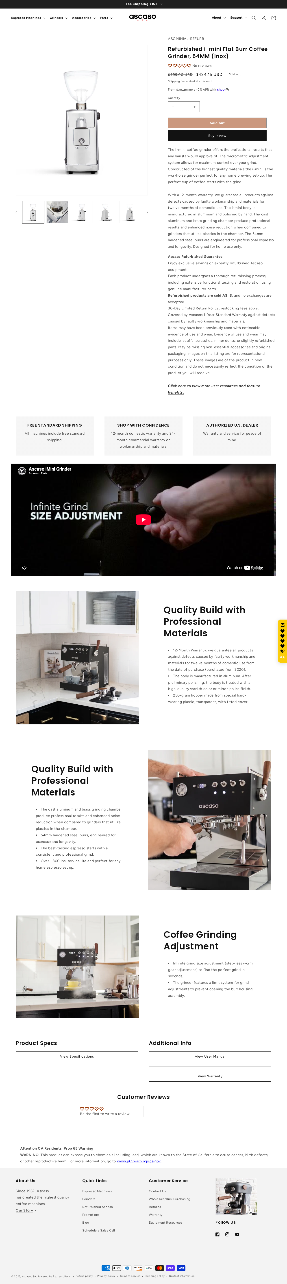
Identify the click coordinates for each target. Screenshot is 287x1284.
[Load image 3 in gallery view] (82, 212)
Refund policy (84, 1276)
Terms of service (130, 1276)
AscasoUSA (29, 1276)
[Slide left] (16, 212)
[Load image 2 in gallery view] (57, 212)
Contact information (181, 1276)
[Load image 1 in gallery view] (33, 212)
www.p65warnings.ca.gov (139, 1161)
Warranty (156, 1215)
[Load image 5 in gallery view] (130, 212)
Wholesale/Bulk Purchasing (169, 1199)
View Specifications (77, 1056)
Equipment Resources (166, 1223)
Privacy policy (106, 1276)
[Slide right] (147, 212)
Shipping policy (155, 1276)
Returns (155, 1207)
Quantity (174, 98)
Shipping (174, 81)
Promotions (91, 1215)
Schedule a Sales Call (98, 1230)
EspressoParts (62, 1276)
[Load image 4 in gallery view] (106, 212)
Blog (85, 1223)
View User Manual (210, 1056)
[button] (28, 18)
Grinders (89, 1199)
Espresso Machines (97, 1191)
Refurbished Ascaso (97, 1207)
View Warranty (210, 1076)
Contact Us (157, 1191)
